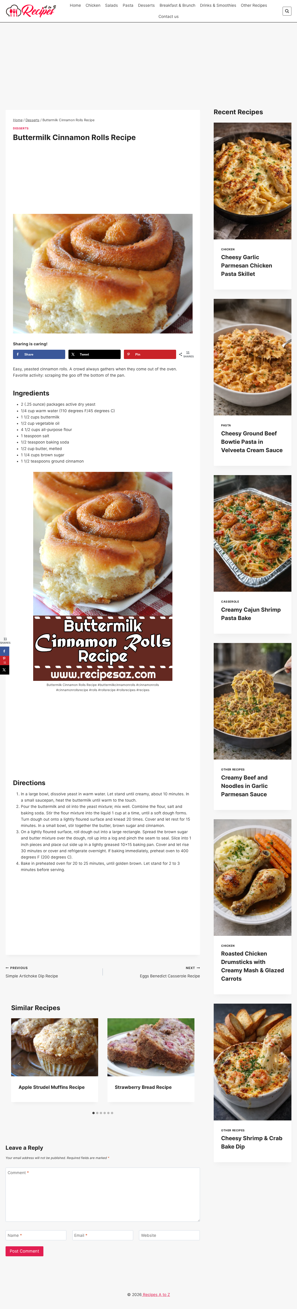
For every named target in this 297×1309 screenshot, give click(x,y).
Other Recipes (254, 5)
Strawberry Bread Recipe (143, 1087)
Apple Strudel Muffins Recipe (52, 1087)
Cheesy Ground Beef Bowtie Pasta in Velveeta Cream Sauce (252, 442)
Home (75, 5)
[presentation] (252, 181)
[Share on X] (4, 670)
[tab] (93, 1113)
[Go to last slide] (19, 1063)
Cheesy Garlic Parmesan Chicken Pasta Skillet (246, 265)
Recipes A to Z (156, 1294)
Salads (111, 5)
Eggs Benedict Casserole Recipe (170, 972)
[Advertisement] (103, 75)
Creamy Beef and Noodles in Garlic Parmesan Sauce (244, 786)
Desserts (146, 5)
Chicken (93, 5)
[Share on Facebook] (4, 651)
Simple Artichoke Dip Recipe (32, 972)
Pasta (128, 5)
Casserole (230, 601)
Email (80, 1235)
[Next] (186, 1063)
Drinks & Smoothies (218, 5)
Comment (18, 1172)
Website (148, 1235)
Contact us (168, 16)
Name (15, 1235)
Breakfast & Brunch (177, 5)
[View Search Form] (287, 11)
